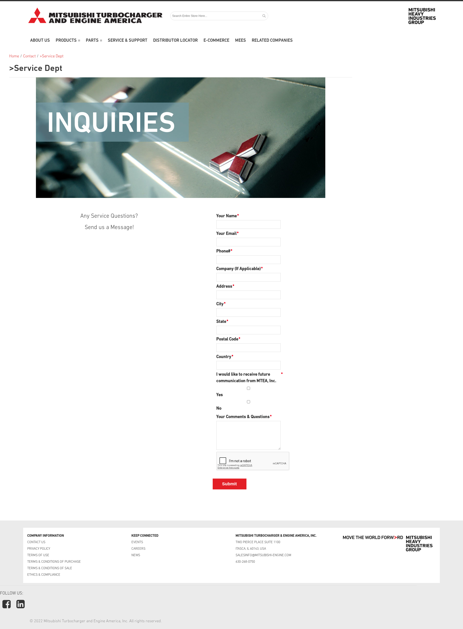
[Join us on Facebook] (7, 606)
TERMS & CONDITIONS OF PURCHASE (54, 562)
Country (223, 357)
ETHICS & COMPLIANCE (43, 575)
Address (224, 286)
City (220, 304)
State (221, 322)
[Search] (263, 16)
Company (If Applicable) (238, 269)
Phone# (223, 251)
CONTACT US (36, 542)
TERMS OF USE (38, 555)
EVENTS (137, 542)
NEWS (135, 555)
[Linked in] (20, 606)
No (218, 408)
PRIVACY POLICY (38, 549)
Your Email (226, 234)
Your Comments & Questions (243, 417)
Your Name (226, 216)
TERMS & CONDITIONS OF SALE (49, 568)
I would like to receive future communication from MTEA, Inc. (248, 377)
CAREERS (138, 549)
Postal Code (227, 339)
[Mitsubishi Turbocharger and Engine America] (95, 16)
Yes (219, 395)
